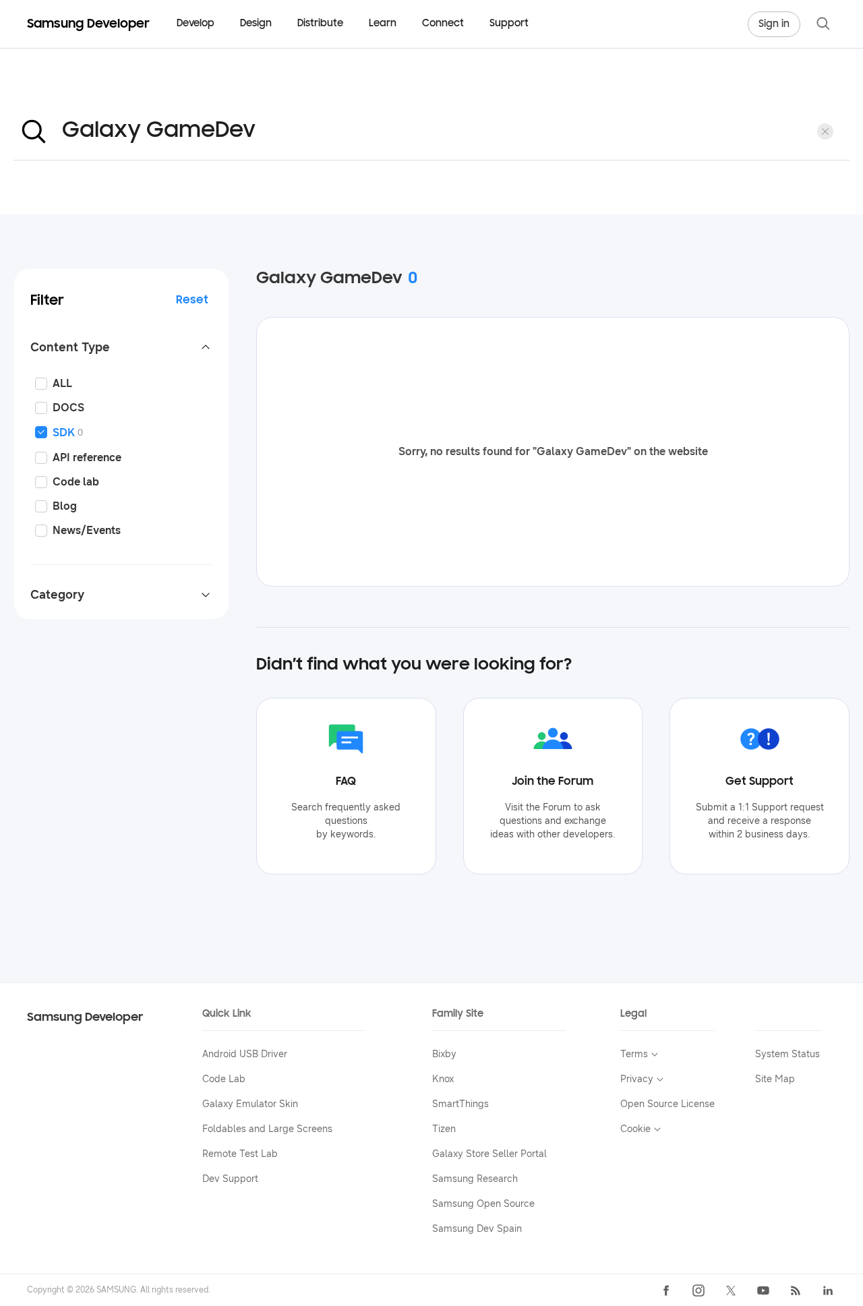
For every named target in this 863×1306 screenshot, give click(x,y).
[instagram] (698, 1290)
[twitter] (731, 1290)
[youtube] (763, 1290)
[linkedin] (828, 1290)
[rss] (795, 1290)
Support (509, 24)
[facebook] (666, 1290)
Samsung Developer (85, 1017)
